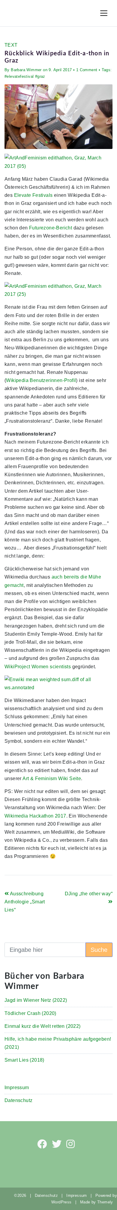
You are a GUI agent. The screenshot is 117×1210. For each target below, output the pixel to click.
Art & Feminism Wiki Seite (51, 778)
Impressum (16, 1087)
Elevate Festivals (33, 195)
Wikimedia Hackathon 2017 (35, 815)
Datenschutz (18, 1100)
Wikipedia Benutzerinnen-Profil (41, 380)
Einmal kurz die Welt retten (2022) (42, 1026)
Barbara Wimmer (26, 70)
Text (11, 45)
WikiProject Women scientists (37, 666)
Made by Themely (98, 1202)
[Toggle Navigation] (103, 13)
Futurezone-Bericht (50, 227)
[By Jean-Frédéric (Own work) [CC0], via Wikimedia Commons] (58, 161)
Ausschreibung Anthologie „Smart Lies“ (24, 901)
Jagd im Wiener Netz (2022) (35, 1000)
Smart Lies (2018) (24, 1060)
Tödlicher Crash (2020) (30, 1013)
